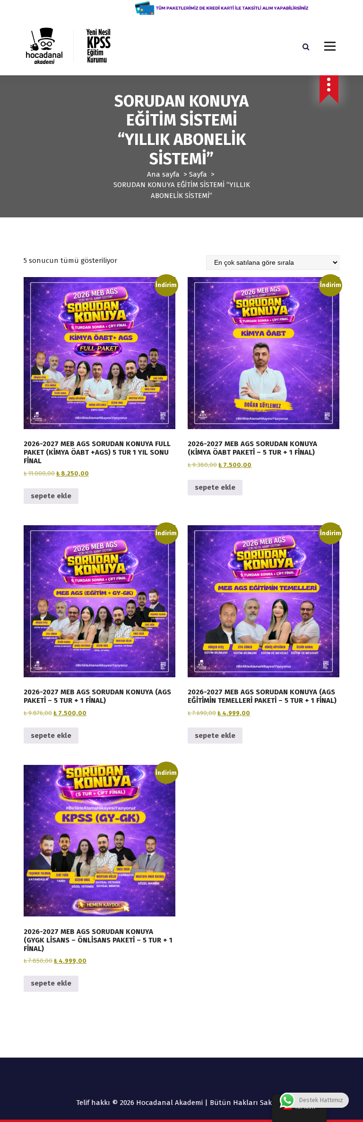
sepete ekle (51, 496)
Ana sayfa (163, 174)
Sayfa (198, 174)
